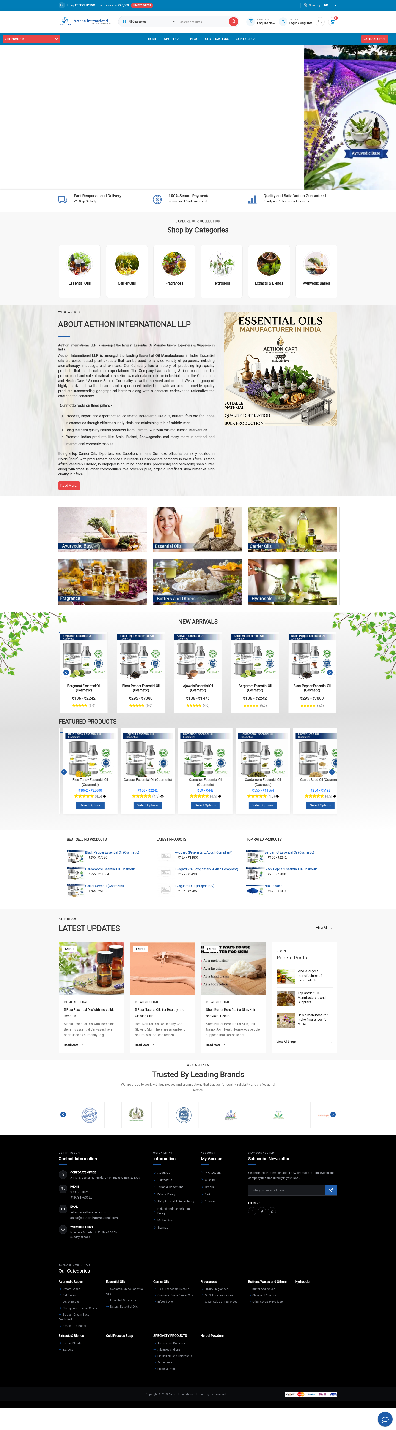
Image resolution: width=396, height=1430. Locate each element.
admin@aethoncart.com (88, 1212)
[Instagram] (272, 1211)
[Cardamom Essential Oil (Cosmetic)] (273, 796)
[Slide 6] (214, 183)
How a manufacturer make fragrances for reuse (313, 1019)
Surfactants (164, 1362)
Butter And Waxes (263, 1289)
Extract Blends (71, 1343)
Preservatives (166, 1368)
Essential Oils (197, 534)
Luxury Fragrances (216, 1289)
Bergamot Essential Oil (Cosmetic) (289, 852)
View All (321, 928)
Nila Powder (273, 886)
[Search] (233, 21)
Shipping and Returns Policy (175, 1201)
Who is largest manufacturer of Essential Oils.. (310, 975)
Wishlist (210, 1180)
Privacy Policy (166, 1194)
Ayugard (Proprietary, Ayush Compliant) (203, 852)
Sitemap (162, 1227)
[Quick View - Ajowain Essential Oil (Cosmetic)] (213, 638)
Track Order (376, 39)
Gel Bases (69, 1295)
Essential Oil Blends (123, 1300)
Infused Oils (165, 1301)
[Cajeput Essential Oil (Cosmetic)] (157, 796)
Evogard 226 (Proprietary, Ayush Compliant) (206, 869)
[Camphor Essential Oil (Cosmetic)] (215, 796)
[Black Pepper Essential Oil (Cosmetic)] (141, 655)
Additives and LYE (168, 1349)
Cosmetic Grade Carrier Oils (175, 1295)
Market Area (165, 1220)
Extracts (67, 1349)
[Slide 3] (189, 183)
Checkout (211, 1201)
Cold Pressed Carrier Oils (173, 1289)
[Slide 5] (206, 183)
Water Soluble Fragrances (220, 1301)
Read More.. (69, 485)
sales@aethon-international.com (94, 1218)
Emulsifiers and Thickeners (174, 1356)
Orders (209, 1187)
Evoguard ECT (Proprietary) (194, 886)
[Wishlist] (320, 21)
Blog (194, 39)
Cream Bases (71, 1289)
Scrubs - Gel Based (74, 1325)
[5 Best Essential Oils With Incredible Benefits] (91, 968)
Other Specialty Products (268, 1301)
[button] (66, 672)
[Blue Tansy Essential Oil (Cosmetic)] (100, 796)
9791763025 (79, 1192)
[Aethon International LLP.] (85, 21)
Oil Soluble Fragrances (218, 1295)
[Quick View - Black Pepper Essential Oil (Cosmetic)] (156, 638)
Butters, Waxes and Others (197, 586)
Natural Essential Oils (124, 1306)
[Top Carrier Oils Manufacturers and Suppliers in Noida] (286, 998)
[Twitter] (262, 1211)
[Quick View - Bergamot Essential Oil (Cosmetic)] (99, 638)
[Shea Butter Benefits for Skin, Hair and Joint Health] (233, 968)
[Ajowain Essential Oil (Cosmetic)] (198, 655)
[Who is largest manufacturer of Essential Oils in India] (286, 976)
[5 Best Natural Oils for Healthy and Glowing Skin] (162, 968)
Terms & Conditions (170, 1187)
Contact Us (246, 39)
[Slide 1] (173, 183)
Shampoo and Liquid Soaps (79, 1308)
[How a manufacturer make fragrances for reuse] (286, 1020)
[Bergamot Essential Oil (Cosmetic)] (83, 655)
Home (152, 39)
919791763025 (81, 1197)
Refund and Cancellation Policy (173, 1211)
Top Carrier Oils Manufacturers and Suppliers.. (312, 997)
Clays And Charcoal (264, 1295)
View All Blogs (286, 1041)
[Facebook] (252, 1211)
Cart (207, 1194)
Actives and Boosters (171, 1343)
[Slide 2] (181, 183)
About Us (163, 1172)
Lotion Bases (71, 1301)
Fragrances (103, 586)
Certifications (217, 39)
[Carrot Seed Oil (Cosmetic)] (330, 796)
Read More (71, 1045)
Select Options (85, 805)
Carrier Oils (292, 534)
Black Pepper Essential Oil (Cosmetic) (112, 852)
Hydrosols (292, 586)
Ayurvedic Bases (103, 534)
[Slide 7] (222, 183)
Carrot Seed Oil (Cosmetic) (104, 886)
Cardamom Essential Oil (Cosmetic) (111, 869)
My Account (213, 1172)
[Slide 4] (198, 183)
